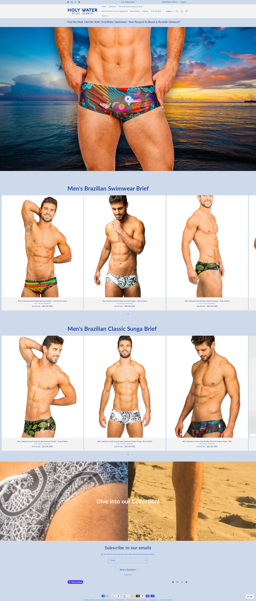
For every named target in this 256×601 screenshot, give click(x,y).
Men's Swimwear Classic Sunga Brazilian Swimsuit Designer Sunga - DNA (207, 441)
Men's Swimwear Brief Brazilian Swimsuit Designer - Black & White (124, 301)
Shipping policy (153, 600)
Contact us (128, 575)
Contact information (166, 600)
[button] (176, 11)
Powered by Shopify (108, 600)
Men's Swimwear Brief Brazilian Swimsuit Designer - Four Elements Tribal (42, 301)
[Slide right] (132, 314)
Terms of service (142, 600)
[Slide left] (123, 314)
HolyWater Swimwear (95, 600)
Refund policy (120, 600)
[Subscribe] (145, 560)
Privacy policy (131, 600)
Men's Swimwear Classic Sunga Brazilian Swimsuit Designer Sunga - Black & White (124, 441)
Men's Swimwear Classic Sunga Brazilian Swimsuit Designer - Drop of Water (42, 441)
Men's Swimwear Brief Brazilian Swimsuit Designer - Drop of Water (207, 301)
